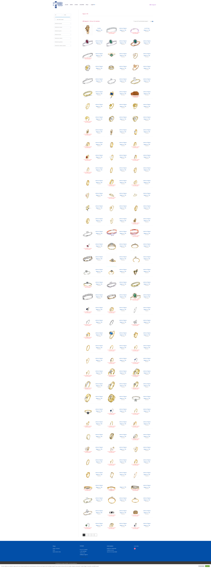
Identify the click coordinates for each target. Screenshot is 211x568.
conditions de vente (110, 550)
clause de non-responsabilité (112, 551)
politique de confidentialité (111, 548)
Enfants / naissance (56, 548)
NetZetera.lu (75, 563)
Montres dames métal (57, 551)
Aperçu (87, 34)
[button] (88, 4)
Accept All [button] (207, 566)
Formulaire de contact (84, 557)
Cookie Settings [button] (201, 566)
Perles (54, 550)
